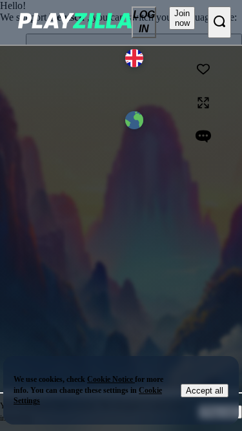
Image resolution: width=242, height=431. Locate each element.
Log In (144, 21)
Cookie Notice (111, 379)
